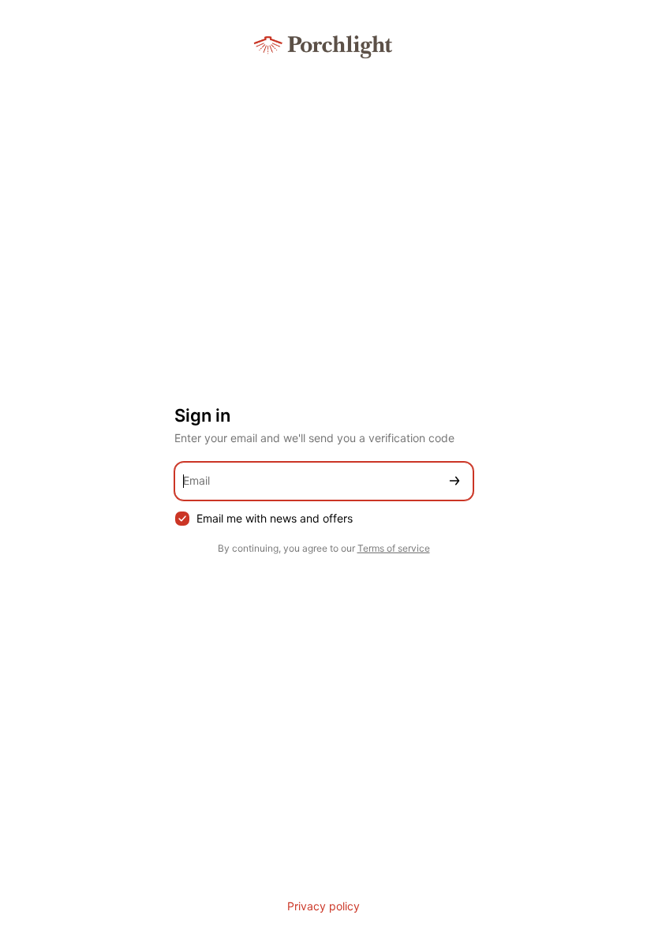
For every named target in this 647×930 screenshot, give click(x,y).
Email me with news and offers (274, 518)
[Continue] (454, 481)
